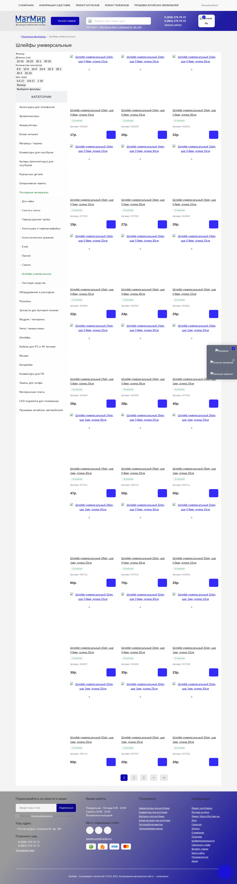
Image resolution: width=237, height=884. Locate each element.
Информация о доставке (54, 5)
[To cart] (111, 135)
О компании (26, 5)
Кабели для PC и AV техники (37, 346)
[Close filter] (26, 54)
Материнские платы (32, 391)
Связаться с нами (201, 845)
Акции (195, 861)
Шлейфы (25, 337)
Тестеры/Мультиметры (151, 824)
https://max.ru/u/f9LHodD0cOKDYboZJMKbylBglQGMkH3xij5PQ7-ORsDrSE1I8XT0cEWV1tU (107, 830)
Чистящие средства (33, 283)
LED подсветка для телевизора (39, 401)
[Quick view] (113, 57)
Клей (25, 246)
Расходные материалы (33, 36)
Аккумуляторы (28, 125)
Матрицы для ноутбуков (151, 816)
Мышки (24, 355)
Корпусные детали (31, 174)
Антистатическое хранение (38, 237)
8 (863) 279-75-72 (175, 20)
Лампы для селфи (31, 382)
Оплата (196, 828)
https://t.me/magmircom (98, 830)
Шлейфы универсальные (36, 274)
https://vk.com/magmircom (90, 830)
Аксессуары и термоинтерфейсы (41, 228)
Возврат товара (200, 849)
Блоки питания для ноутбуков (154, 820)
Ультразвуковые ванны (151, 828)
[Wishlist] (113, 64)
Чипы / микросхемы (31, 328)
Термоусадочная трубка (36, 219)
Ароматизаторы (29, 116)
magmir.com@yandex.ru (99, 839)
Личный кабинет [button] (209, 5)
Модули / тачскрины (32, 319)
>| (164, 777)
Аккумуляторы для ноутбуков (154, 808)
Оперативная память (32, 183)
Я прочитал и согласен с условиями (47, 816)
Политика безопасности (42, 816)
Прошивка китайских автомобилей (156, 5)
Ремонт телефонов (117, 5)
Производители (200, 857)
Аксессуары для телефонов (36, 107)
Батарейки (26, 364)
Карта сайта (198, 853)
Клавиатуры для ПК (31, 373)
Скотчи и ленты (31, 210)
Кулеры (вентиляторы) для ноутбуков (36, 163)
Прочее (26, 255)
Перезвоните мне (25, 850)
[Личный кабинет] (222, 373)
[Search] (90, 21)
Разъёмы (25, 301)
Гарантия (197, 824)
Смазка (26, 264)
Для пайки (28, 201)
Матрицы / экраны (30, 143)
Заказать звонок (172, 25)
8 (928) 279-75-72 (175, 17)
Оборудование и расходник (36, 292)
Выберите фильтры (28, 89)
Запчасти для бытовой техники (38, 310)
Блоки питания (28, 134)
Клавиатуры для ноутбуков (36, 152)
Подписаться (66, 808)
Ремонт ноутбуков (87, 5)
